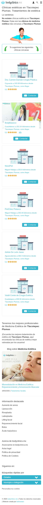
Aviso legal (6, 448)
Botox (4, 427)
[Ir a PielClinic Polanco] (12, 225)
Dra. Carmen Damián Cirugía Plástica (21, 80)
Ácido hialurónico (9, 431)
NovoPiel (9, 166)
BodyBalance (10, 123)
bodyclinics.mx (12, 499)
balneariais (20, 501)
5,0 (6, 89)
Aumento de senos (10, 405)
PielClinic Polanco (13, 209)
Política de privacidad (11, 452)
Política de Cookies (10, 456)
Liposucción (7, 409)
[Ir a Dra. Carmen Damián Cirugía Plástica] (12, 95)
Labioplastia (7, 416)
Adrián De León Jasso (14, 252)
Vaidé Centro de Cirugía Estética (19, 295)
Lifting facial (7, 420)
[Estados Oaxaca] (21, 477)
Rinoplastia (7, 413)
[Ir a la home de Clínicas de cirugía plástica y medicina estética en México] (12, 3)
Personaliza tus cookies (11, 489)
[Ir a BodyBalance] (20, 132)
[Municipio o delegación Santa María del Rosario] (21, 482)
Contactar (32, 95)
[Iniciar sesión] (33, 3)
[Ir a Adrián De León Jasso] (12, 268)
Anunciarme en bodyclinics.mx (15, 445)
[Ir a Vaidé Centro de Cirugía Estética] (12, 311)
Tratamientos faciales (18, 391)
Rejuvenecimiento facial (12, 423)
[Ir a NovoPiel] (12, 182)
